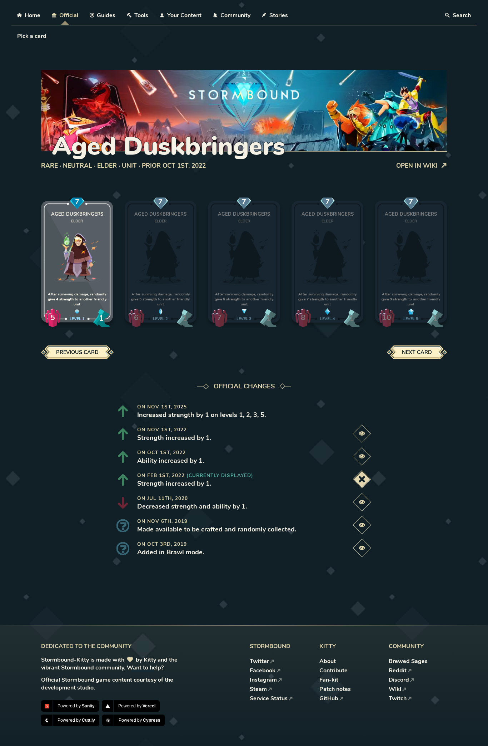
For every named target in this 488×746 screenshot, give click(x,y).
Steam (258, 689)
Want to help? (145, 668)
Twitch (398, 698)
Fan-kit (328, 680)
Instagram (263, 680)
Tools (141, 15)
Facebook (262, 670)
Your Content (184, 15)
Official (68, 15)
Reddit (398, 670)
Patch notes (335, 689)
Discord (399, 680)
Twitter (259, 661)
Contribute (333, 670)
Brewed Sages (408, 661)
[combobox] (18, 36)
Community (235, 15)
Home (32, 15)
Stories (278, 15)
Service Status (269, 698)
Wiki (395, 689)
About (327, 661)
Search (461, 15)
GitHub (328, 698)
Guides (106, 15)
